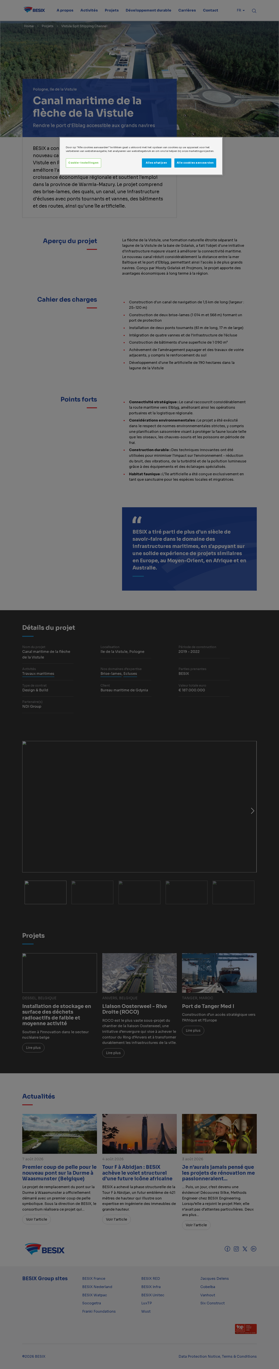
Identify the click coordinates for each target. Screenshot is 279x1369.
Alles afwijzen (156, 162)
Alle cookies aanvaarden (195, 162)
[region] (141, 156)
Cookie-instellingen (83, 162)
